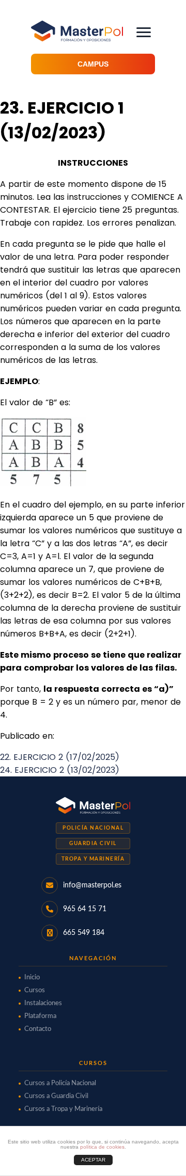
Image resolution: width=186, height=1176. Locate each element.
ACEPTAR (93, 1160)
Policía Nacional (93, 828)
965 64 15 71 (84, 909)
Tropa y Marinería (93, 859)
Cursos (34, 990)
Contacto (37, 1029)
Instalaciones (43, 1003)
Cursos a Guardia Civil (56, 1096)
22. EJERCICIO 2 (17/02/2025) (59, 757)
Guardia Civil (93, 843)
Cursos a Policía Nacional (60, 1083)
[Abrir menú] (143, 32)
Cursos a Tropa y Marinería (63, 1109)
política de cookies (102, 1147)
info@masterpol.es (92, 885)
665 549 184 (83, 932)
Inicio (32, 977)
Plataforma (40, 1016)
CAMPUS (93, 64)
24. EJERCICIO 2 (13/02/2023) (59, 770)
